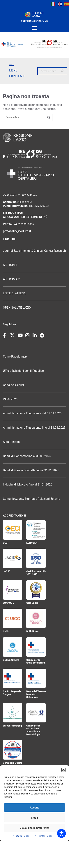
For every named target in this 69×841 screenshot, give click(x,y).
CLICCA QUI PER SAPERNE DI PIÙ (25, 217)
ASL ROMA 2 (11, 279)
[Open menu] (34, 28)
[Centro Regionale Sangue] (12, 678)
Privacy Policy (45, 836)
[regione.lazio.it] (34, 14)
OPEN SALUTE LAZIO (17, 307)
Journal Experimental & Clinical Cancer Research (34, 250)
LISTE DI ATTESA (14, 293)
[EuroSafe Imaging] (12, 712)
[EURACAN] (36, 530)
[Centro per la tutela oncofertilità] (36, 647)
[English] (60, 4)
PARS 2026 (10, 399)
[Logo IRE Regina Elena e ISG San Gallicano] (34, 43)
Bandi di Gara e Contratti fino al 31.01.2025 (31, 470)
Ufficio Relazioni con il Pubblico (23, 370)
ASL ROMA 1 (11, 265)
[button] (63, 770)
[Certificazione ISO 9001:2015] (36, 558)
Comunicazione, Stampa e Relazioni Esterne (31, 498)
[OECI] (12, 530)
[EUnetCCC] (12, 590)
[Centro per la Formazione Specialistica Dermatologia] (36, 712)
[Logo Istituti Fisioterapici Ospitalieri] (34, 154)
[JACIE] (12, 558)
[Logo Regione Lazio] (34, 138)
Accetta (34, 807)
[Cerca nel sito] (63, 71)
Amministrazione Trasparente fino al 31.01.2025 (34, 427)
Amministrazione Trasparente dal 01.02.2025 (32, 413)
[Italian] (53, 4)
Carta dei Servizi (13, 385)
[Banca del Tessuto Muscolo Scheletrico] (36, 678)
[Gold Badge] (36, 590)
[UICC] (12, 618)
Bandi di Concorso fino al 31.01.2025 (27, 456)
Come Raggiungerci (15, 356)
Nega (34, 817)
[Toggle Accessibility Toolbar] (61, 833)
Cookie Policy (22, 836)
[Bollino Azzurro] (12, 647)
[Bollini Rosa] (36, 618)
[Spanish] (66, 4)
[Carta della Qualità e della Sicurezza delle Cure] (12, 750)
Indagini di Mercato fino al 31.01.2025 (27, 484)
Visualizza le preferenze (34, 828)
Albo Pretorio (11, 442)
